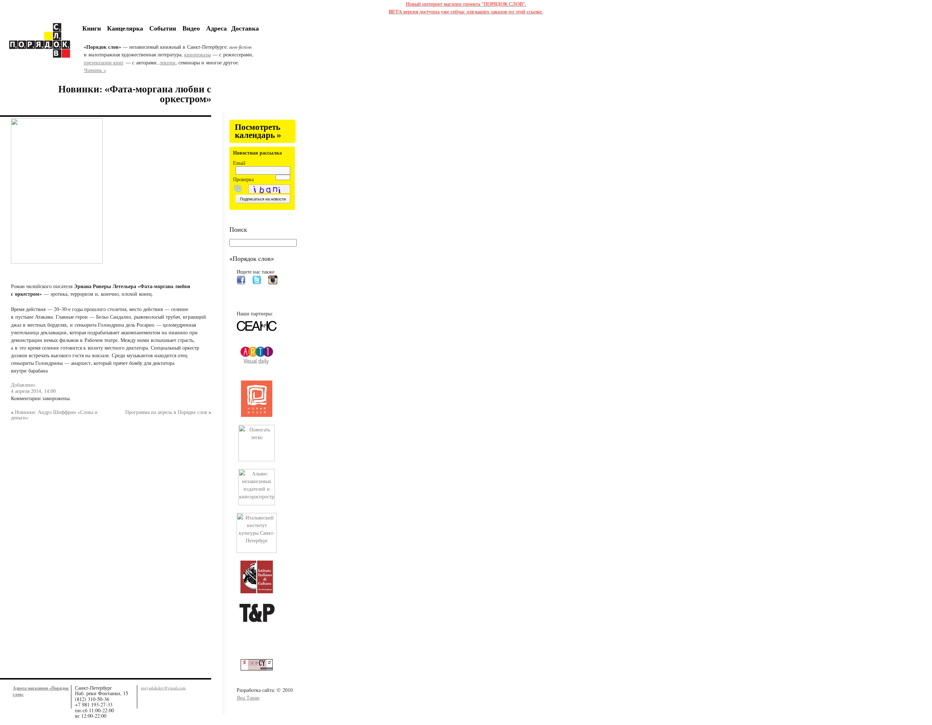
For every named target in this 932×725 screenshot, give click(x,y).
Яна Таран (248, 697)
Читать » (95, 70)
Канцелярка (125, 28)
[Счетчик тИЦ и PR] (259, 668)
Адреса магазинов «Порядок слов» (41, 691)
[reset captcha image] (237, 189)
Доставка (245, 28)
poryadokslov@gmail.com (163, 687)
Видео (191, 28)
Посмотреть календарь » (258, 131)
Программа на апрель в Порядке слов (166, 412)
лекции (167, 62)
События (162, 28)
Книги (91, 28)
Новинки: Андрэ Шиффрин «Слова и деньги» (54, 415)
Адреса (216, 28)
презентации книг (104, 62)
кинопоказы (197, 54)
